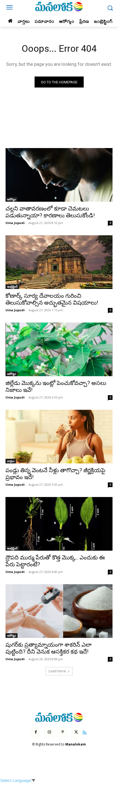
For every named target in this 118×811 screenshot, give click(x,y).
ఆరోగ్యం (11, 199)
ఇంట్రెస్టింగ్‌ (12, 286)
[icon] (85, 732)
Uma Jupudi (15, 223)
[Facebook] (35, 732)
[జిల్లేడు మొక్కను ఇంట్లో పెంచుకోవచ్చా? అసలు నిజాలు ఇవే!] (59, 349)
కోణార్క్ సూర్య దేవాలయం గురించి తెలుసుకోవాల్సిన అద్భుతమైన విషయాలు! (51, 299)
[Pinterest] (62, 732)
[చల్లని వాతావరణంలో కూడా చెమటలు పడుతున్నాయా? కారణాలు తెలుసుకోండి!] (59, 175)
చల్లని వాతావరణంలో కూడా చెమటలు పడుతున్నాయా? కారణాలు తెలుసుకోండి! (50, 212)
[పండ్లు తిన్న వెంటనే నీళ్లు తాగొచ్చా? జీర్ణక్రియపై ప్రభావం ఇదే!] (59, 436)
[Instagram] (49, 732)
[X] (76, 732)
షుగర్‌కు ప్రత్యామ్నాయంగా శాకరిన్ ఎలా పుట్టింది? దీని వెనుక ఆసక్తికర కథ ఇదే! (48, 648)
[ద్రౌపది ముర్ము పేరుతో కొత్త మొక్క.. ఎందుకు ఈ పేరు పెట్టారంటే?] (59, 524)
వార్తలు (10, 461)
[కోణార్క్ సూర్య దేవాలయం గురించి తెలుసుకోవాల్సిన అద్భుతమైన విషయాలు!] (59, 262)
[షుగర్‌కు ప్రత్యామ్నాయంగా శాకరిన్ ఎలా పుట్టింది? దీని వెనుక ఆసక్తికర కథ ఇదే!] (59, 611)
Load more (57, 671)
